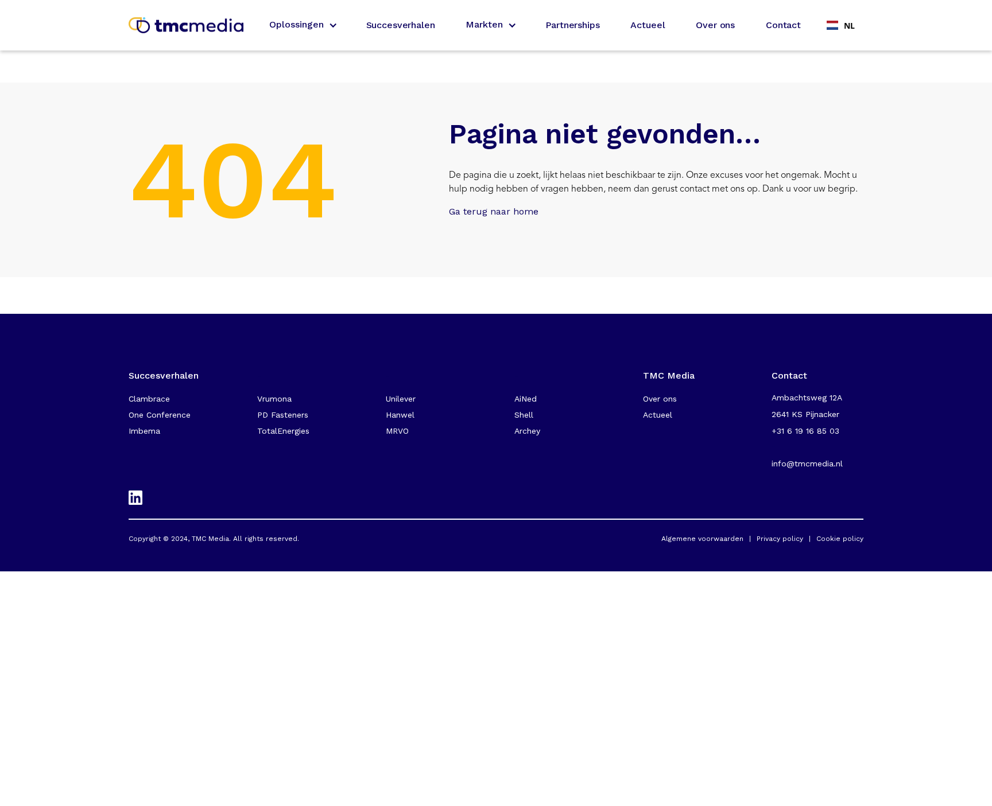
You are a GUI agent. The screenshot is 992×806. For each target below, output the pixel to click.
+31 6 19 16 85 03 (805, 430)
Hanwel (400, 414)
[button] (302, 25)
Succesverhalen (400, 25)
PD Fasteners (282, 414)
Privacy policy (780, 539)
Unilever (401, 398)
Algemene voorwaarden (702, 539)
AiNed (525, 398)
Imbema (144, 430)
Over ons (715, 25)
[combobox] (840, 25)
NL (849, 25)
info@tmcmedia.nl (807, 463)
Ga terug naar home (493, 211)
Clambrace (149, 398)
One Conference (160, 414)
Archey (527, 430)
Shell (523, 414)
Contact (783, 25)
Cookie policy (839, 539)
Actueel (647, 25)
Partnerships (572, 25)
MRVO (397, 430)
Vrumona (274, 398)
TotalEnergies (283, 430)
